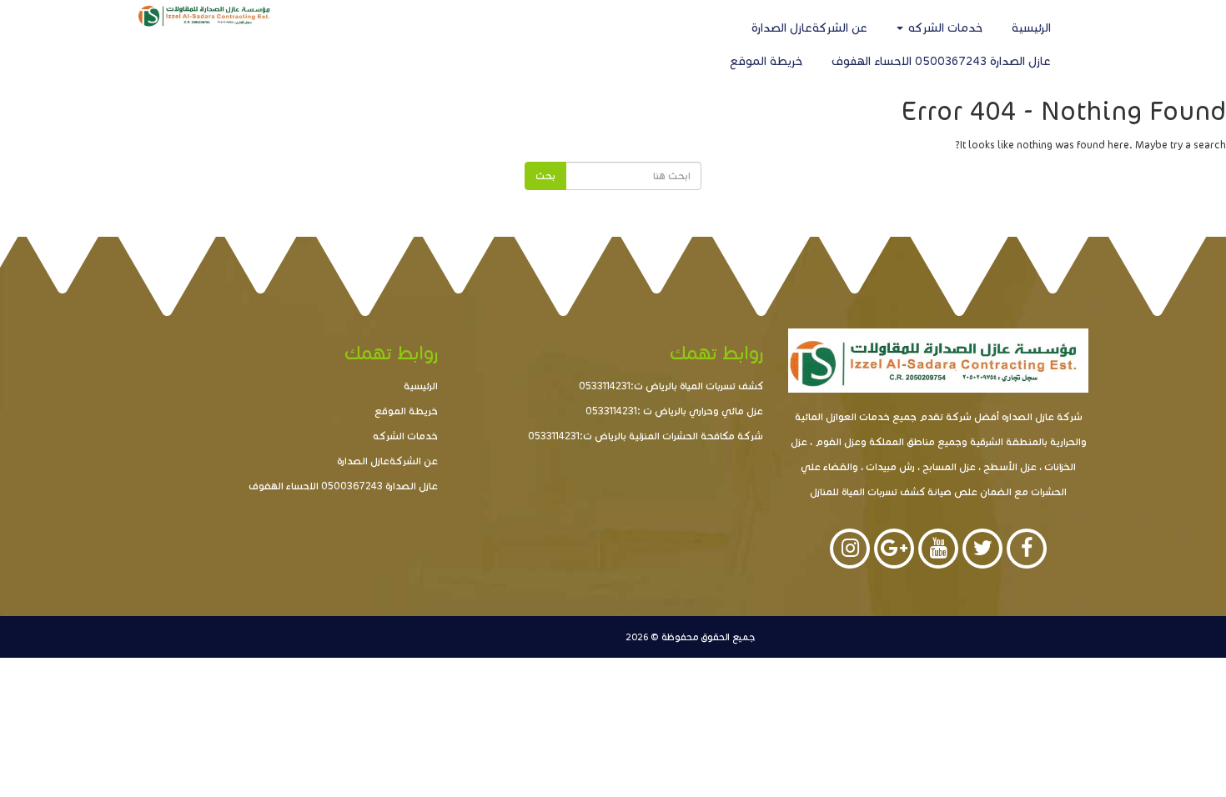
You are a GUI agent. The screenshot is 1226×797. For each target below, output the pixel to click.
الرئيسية (1031, 28)
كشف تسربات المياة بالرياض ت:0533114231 (671, 385)
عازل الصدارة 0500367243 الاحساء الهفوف (941, 61)
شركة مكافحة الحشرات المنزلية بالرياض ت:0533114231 (645, 435)
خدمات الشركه (943, 28)
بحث (545, 175)
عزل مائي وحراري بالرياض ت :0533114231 (674, 410)
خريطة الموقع (766, 61)
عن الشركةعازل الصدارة (809, 28)
